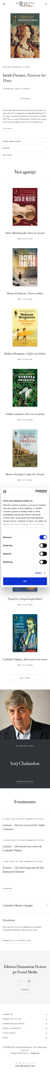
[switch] (43, 545)
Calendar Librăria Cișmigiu (18, 905)
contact (25, 990)
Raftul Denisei (22, 89)
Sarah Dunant (14, 75)
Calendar (7, 888)
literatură (8, 89)
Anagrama (35, 1053)
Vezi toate (25, 678)
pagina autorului (25, 781)
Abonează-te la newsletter (17, 940)
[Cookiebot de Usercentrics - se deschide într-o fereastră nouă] (35, 491)
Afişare (38, 573)
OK (25, 581)
